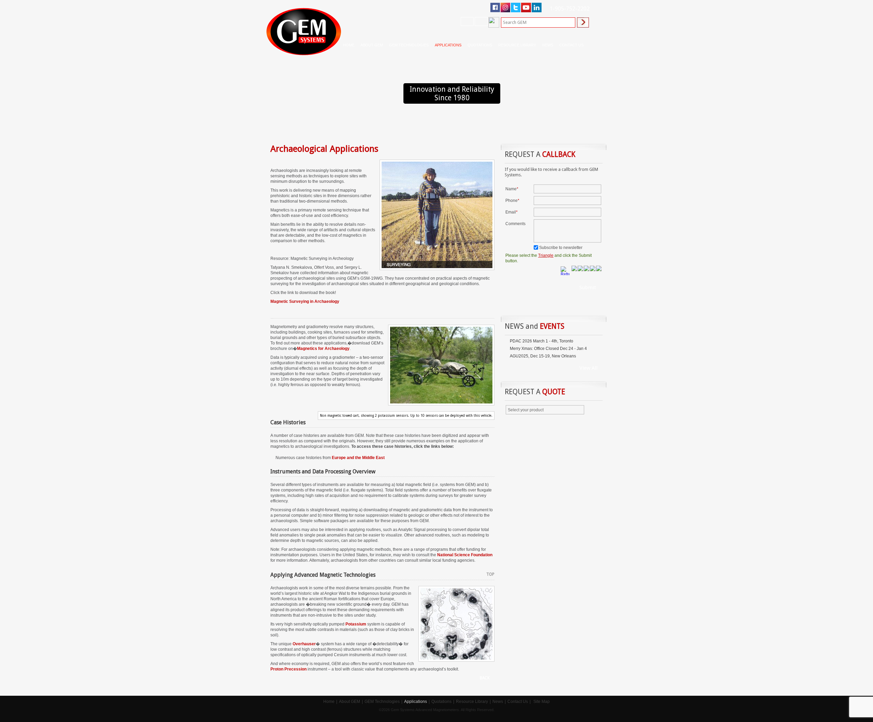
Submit (587, 287)
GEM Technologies (382, 701)
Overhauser (304, 644)
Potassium (355, 624)
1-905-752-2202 (570, 8)
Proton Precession (288, 669)
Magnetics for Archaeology (323, 348)
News (547, 45)
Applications (415, 701)
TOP (490, 574)
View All (588, 368)
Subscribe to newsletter (560, 247)
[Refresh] (566, 270)
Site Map (541, 701)
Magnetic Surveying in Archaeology (304, 301)
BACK (485, 678)
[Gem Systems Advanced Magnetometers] (303, 31)
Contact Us (517, 701)
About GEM (349, 701)
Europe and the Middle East (358, 457)
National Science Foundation (464, 554)
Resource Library (472, 701)
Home (348, 45)
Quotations (441, 701)
